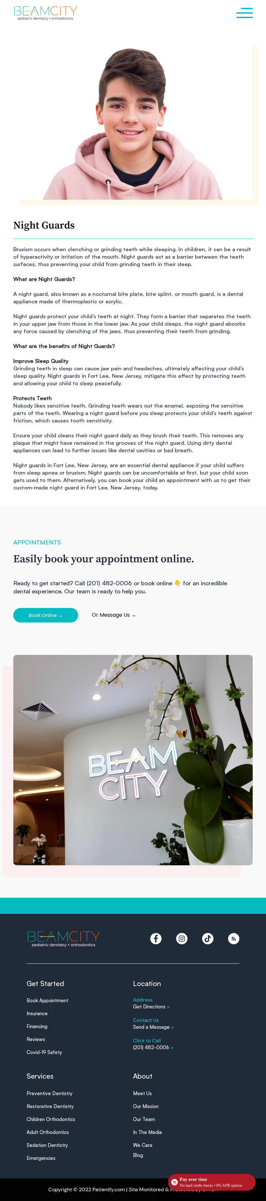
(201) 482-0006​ (153, 1047)
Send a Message (153, 1027)
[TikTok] (207, 938)
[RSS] (233, 938)
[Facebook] (156, 938)
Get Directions (151, 1007)
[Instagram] (181, 938)
